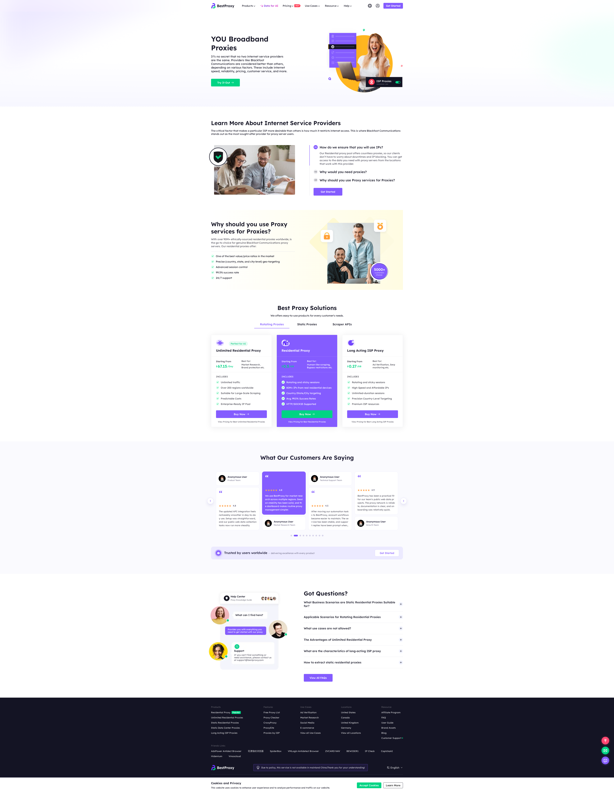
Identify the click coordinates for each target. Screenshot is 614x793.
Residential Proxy (220, 712)
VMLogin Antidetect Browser (303, 751)
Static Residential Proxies (225, 722)
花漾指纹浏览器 (256, 751)
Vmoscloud (235, 756)
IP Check (370, 751)
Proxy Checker (271, 717)
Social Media (307, 722)
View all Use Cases (310, 732)
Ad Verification (308, 712)
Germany (346, 727)
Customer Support (391, 738)
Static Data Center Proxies (225, 727)
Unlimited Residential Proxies (227, 717)
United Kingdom (350, 722)
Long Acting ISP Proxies (224, 732)
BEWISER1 (352, 751)
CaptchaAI (387, 751)
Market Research (309, 717)
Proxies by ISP (272, 732)
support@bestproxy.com (250, 660)
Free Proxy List (272, 712)
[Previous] (210, 501)
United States (348, 712)
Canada (345, 717)
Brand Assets (388, 727)
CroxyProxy (270, 722)
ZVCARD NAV (332, 751)
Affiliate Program (391, 712)
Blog (383, 732)
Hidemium (216, 756)
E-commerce (307, 727)
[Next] (403, 501)
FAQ (383, 717)
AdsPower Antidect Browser (226, 751)
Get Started (387, 553)
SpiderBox (275, 751)
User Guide (387, 722)
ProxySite (269, 727)
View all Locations (351, 732)
